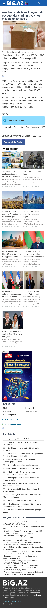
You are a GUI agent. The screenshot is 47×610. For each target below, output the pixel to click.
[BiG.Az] (18, 3)
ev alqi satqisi (12, 419)
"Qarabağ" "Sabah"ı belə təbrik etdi (22, 439)
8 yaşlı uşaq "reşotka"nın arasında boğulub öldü (23, 531)
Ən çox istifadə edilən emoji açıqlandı (23, 465)
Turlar (4, 419)
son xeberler (35, 593)
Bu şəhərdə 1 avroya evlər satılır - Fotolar (24, 468)
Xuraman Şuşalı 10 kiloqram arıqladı (18, 545)
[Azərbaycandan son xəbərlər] (14, 424)
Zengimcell (29, 408)
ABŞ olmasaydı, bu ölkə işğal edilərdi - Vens (25, 500)
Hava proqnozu (9, 415)
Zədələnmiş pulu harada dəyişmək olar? (20, 574)
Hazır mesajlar (31, 411)
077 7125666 (35, 136)
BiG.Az (5, 114)
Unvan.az (7, 411)
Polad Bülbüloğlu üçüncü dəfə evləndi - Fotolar (22, 542)
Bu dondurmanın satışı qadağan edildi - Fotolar (22, 551)
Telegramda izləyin (16, 120)
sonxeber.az (36, 595)
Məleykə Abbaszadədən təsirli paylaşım (19, 554)
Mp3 (5, 408)
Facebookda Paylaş (13, 142)
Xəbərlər (9, 127)
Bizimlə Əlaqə (8, 597)
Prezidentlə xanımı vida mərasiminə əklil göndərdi (23, 572)
